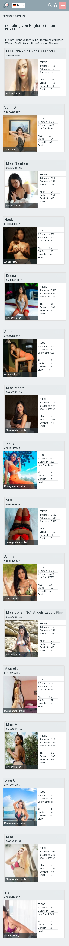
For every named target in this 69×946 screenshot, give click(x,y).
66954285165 (14, 167)
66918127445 (12, 448)
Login (56, 4)
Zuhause (8, 16)
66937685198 (14, 841)
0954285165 (13, 55)
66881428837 (12, 224)
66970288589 (12, 111)
